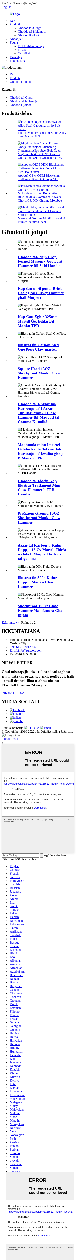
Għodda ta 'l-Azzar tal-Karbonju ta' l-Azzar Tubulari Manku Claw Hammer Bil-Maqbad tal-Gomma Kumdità (39, 413)
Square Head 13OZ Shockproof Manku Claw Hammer (39, 373)
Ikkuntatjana (18, 60)
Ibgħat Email (10, 738)
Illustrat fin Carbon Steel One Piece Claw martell (38, 347)
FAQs (22, 49)
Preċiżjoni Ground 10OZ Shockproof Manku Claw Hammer (39, 517)
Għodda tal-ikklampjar (32, 31)
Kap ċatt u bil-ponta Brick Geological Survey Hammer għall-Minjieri (41, 293)
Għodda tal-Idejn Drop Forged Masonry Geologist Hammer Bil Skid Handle (40, 261)
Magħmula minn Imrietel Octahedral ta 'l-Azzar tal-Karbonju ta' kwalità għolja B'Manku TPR (41, 451)
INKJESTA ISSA (13, 693)
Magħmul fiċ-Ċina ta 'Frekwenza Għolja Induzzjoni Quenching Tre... (40, 155)
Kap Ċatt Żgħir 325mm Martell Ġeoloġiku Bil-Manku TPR (38, 321)
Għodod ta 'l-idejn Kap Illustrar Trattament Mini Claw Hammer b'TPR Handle (39, 487)
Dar (12, 20)
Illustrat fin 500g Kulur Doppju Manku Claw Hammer (37, 582)
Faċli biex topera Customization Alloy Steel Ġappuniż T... (42, 134)
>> (18, 622)
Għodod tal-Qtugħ (29, 28)
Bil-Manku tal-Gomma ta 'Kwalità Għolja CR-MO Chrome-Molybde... (41, 198)
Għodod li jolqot (28, 35)
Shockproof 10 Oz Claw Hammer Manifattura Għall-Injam (42, 610)
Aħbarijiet (16, 39)
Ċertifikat (24, 53)
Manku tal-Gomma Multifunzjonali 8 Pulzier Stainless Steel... (41, 220)
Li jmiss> (11, 622)
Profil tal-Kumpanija (31, 46)
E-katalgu (16, 57)
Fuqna (14, 42)
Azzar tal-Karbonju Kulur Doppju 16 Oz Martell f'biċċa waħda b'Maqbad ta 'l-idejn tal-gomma (42, 552)
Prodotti (15, 24)
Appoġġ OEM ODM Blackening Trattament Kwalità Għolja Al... (39, 177)
